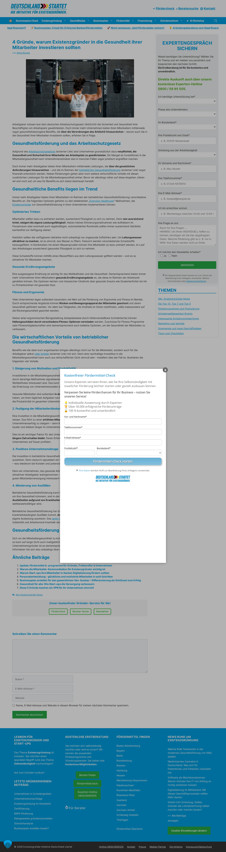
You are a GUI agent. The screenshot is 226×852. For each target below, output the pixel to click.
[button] (8, 844)
